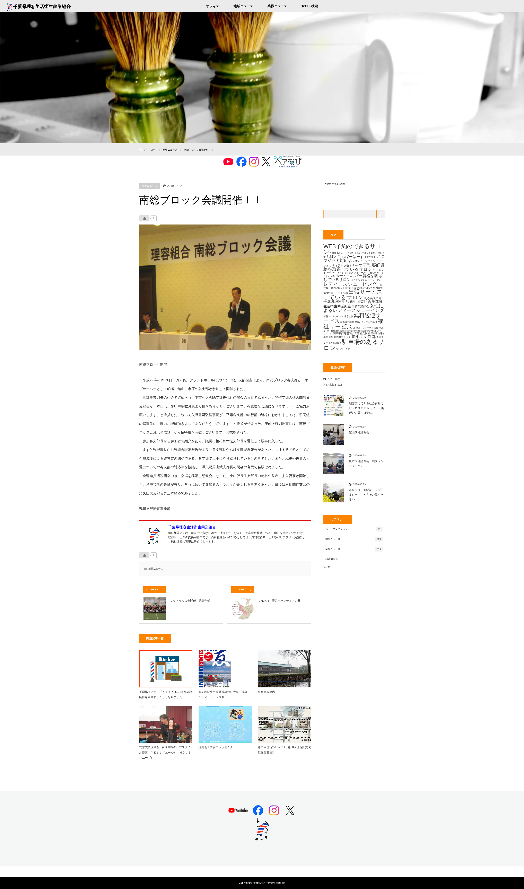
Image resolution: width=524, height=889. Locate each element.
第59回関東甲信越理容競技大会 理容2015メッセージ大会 (223, 694)
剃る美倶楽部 (372, 298)
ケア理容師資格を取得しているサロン (354, 267)
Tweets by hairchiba (334, 184)
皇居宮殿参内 (266, 692)
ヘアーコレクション (353, 529)
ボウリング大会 (359, 280)
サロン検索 (310, 6)
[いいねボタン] (144, 218)
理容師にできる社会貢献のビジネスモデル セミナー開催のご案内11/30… (366, 408)
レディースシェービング (350, 284)
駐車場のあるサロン (353, 344)
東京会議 (348, 316)
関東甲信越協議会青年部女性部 (351, 333)
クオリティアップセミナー (340, 265)
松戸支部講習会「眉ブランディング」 (366, 463)
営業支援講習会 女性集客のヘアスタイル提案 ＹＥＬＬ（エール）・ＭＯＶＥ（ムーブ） (165, 752)
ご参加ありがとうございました (345, 253)
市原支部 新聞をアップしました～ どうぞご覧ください (366, 494)
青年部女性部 (363, 336)
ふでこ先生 (370, 257)
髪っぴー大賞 (343, 349)
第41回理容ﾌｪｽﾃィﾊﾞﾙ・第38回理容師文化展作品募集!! (284, 750)
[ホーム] (140, 144)
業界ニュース (277, 6)
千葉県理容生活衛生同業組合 (347, 302)
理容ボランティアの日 (366, 322)
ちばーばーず (353, 256)
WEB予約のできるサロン (352, 249)
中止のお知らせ (364, 288)
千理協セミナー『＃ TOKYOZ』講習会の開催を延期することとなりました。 (165, 694)
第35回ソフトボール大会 (365, 327)
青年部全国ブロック (340, 337)
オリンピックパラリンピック (367, 261)
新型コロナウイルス (333, 316)
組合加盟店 (331, 559)
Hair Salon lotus (332, 384)
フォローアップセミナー (366, 272)
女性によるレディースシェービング (353, 308)
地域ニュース (243, 6)
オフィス (212, 6)
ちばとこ (333, 256)
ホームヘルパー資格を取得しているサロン (352, 278)
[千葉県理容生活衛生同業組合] (262, 838)
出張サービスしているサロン (352, 294)
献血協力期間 (347, 322)
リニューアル (374, 280)
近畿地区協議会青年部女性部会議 (348, 330)
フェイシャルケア (344, 272)
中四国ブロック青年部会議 (342, 288)
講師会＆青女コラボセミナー (217, 747)
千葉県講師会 (360, 306)
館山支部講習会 (359, 432)
